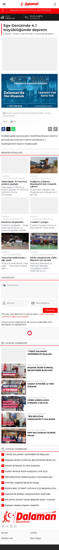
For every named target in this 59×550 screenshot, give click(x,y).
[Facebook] (3, 526)
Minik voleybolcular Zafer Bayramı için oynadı (43, 258)
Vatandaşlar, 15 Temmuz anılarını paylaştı (14, 182)
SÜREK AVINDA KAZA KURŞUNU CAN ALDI (38, 401)
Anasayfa (7, 34)
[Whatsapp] (15, 526)
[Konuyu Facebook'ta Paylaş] (3, 129)
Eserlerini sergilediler (12, 222)
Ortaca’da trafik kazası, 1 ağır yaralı (13, 258)
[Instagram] (11, 526)
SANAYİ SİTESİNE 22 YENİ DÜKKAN (40, 385)
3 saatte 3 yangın (39, 222)
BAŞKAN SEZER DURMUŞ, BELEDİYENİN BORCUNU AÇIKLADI (40, 370)
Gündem (16, 34)
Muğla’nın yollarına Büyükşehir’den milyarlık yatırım (43, 184)
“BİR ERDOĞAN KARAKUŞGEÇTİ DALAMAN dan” (41, 419)
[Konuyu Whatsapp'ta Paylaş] (13, 129)
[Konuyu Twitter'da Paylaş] (8, 129)
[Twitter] (7, 526)
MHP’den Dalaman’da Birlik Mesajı (41, 434)
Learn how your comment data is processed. (27, 315)
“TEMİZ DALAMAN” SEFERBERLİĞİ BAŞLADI (39, 352)
